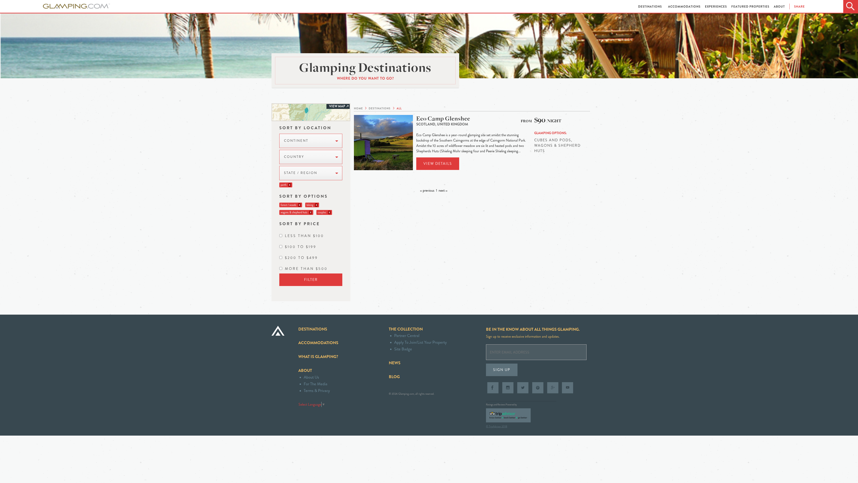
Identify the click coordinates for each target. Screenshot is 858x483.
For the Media (315, 384)
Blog (394, 377)
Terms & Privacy (317, 391)
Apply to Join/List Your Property (420, 342)
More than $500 (306, 268)
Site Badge (403, 349)
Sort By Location (305, 128)
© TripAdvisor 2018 (496, 426)
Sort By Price (299, 224)
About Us (311, 377)
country (294, 157)
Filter (311, 279)
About (779, 6)
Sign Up (501, 369)
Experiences (716, 6)
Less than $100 (304, 235)
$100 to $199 (300, 246)
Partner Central (406, 336)
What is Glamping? (318, 357)
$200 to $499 (301, 257)
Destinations (650, 6)
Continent (296, 140)
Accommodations (684, 6)
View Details (437, 163)
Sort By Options (303, 196)
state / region (300, 173)
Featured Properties (750, 6)
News (394, 363)
